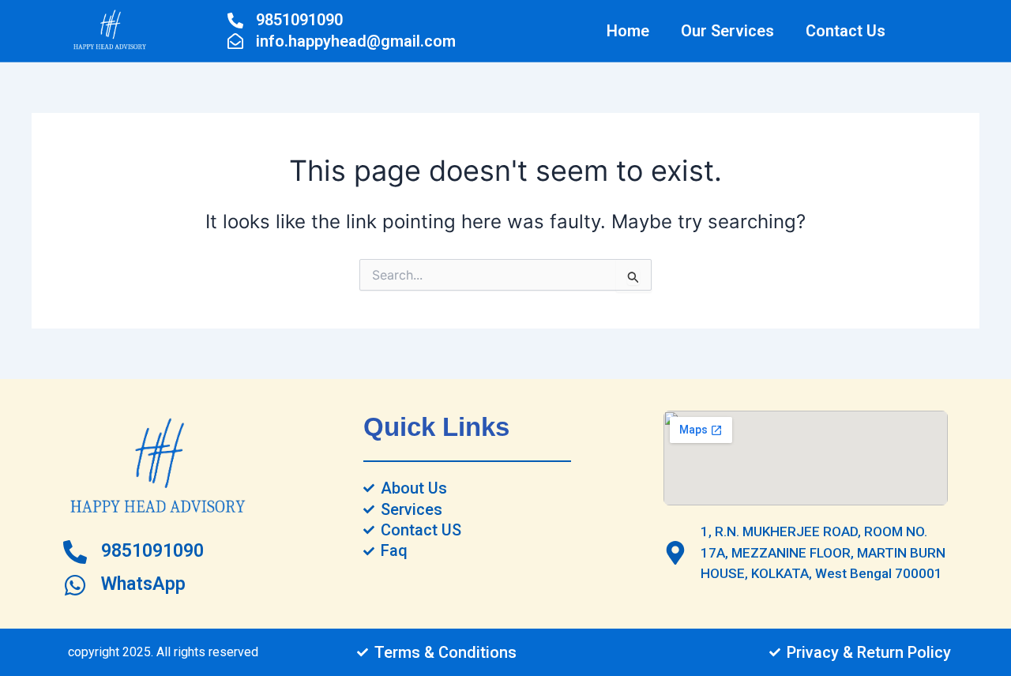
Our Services (727, 30)
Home (628, 30)
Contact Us (845, 30)
